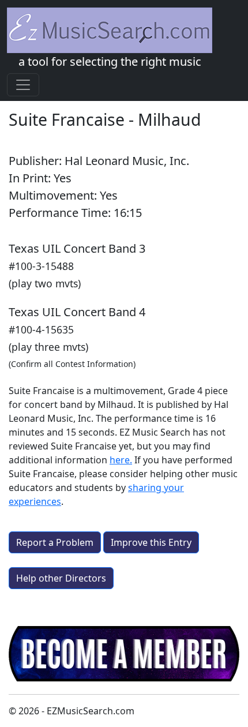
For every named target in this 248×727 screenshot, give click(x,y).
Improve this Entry (151, 542)
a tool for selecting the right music (109, 61)
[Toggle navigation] (23, 84)
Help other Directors (61, 578)
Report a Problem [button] (54, 542)
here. (121, 460)
